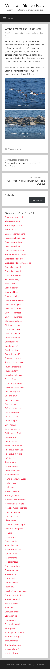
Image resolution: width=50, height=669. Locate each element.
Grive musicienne (12, 429)
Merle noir (9, 487)
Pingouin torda (11, 545)
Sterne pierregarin (13, 624)
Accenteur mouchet (14, 217)
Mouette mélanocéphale (16, 508)
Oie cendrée (10, 520)
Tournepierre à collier (14, 632)
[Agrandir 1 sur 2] (42, 81)
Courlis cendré (11, 346)
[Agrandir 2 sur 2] (42, 113)
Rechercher (10, 195)
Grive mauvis (11, 425)
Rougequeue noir (13, 599)
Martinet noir (10, 483)
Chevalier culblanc (13, 308)
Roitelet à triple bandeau (16, 591)
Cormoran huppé (12, 333)
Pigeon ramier (11, 541)
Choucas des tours (13, 321)
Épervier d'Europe (13, 358)
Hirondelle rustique (13, 454)
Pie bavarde (10, 537)
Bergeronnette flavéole (15, 254)
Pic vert (8, 533)
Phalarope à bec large (15, 524)
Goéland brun (11, 396)
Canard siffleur (11, 292)
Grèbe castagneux (13, 408)
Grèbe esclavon (12, 416)
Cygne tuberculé (12, 354)
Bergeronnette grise (14, 259)
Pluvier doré (10, 574)
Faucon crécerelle (13, 367)
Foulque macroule (13, 383)
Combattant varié (12, 329)
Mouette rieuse (11, 516)
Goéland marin (11, 404)
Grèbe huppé (11, 421)
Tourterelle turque (13, 637)
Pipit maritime (11, 558)
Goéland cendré (12, 400)
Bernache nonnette (13, 271)
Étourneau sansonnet (14, 362)
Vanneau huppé (12, 649)
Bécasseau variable (13, 242)
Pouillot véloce (11, 583)
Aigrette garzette (12, 221)
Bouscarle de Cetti (13, 275)
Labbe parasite (11, 466)
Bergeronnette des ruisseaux (18, 263)
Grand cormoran (12, 338)
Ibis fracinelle (11, 462)
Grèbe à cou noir (12, 412)
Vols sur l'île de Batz (25, 5)
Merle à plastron (12, 491)
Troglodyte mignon (13, 645)
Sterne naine (10, 620)
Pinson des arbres (13, 549)
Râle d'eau (9, 587)
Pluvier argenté (11, 570)
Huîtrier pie (10, 458)
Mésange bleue (12, 495)
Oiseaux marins (14, 149)
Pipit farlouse (11, 553)
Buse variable (11, 284)
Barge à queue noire (14, 225)
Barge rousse (11, 230)
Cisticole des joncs (13, 325)
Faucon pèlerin (11, 371)
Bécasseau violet (12, 246)
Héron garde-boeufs (14, 446)
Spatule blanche (12, 612)
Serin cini (9, 607)
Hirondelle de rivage (14, 450)
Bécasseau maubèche (15, 234)
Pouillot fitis (10, 578)
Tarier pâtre (10, 628)
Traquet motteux (12, 641)
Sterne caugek (11, 616)
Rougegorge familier (14, 595)
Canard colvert (11, 288)
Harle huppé (10, 437)
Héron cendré (11, 441)
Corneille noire (11, 342)
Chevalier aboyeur (13, 304)
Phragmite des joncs (14, 529)
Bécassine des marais (14, 250)
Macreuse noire (12, 475)
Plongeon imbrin (12, 566)
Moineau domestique (14, 504)
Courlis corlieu (11, 350)
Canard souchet (12, 296)
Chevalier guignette (13, 317)
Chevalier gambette (13, 313)
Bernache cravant (13, 267)
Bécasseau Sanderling (15, 238)
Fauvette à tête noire (14, 375)
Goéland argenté (12, 392)
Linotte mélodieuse (13, 470)
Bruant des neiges (13, 279)
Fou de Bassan (11, 379)
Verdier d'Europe (12, 653)
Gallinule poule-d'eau (14, 387)
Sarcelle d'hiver (12, 603)
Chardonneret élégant (14, 300)
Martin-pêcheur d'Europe (16, 479)
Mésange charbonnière (15, 500)
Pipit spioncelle (11, 562)
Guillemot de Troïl (13, 433)
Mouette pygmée (12, 512)
